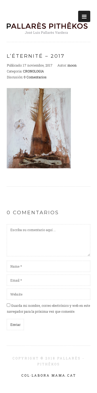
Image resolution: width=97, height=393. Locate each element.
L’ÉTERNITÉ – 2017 (36, 56)
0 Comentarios (35, 77)
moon (72, 65)
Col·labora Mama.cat (48, 375)
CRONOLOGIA (33, 71)
